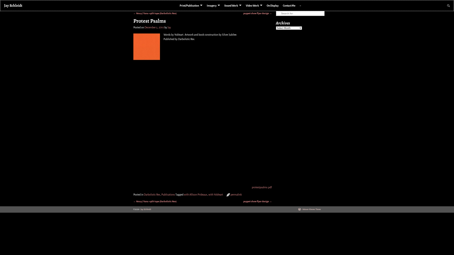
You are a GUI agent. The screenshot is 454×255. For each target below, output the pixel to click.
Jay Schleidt (13, 5)
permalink (236, 194)
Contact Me (289, 5)
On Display (273, 5)
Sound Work (231, 5)
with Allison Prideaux (195, 194)
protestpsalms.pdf (262, 187)
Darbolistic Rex (152, 194)
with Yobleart (215, 194)
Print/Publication (189, 5)
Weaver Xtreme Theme (311, 209)
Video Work (252, 5)
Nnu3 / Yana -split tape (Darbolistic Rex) (155, 13)
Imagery (212, 5)
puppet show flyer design (257, 13)
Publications (168, 194)
